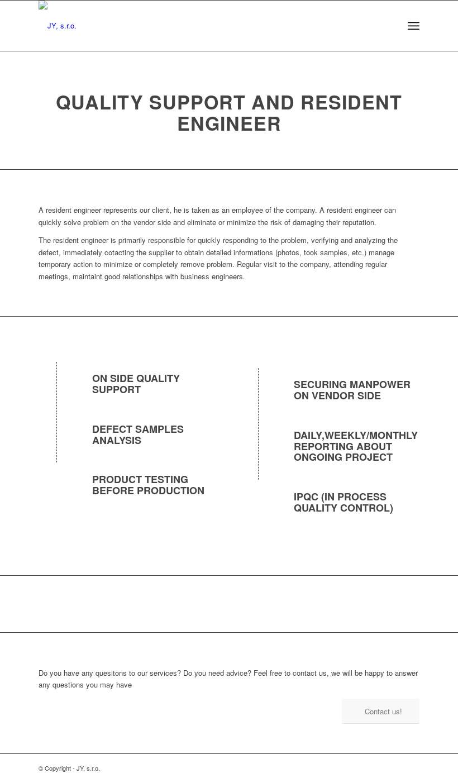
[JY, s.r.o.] (58, 26)
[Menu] (413, 26)
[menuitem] (413, 26)
